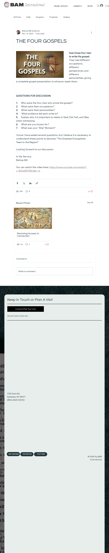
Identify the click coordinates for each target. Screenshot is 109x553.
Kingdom (40, 17)
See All (90, 202)
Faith (28, 17)
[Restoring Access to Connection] (33, 218)
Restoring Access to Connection (28, 234)
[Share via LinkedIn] (30, 183)
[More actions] (91, 32)
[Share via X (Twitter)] (24, 183)
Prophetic (53, 17)
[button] (88, 6)
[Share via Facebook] (17, 183)
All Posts (17, 17)
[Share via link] (37, 183)
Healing (66, 17)
